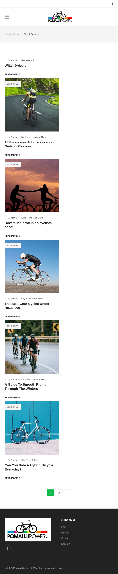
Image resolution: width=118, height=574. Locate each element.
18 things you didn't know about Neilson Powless (30, 144)
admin (14, 60)
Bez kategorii (27, 60)
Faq (63, 526)
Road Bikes (37, 298)
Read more (11, 74)
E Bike (24, 218)
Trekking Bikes (38, 137)
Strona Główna (12, 34)
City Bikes (26, 298)
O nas (64, 538)
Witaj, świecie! (16, 65)
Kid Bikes (25, 137)
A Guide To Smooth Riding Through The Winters (25, 386)
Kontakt (65, 543)
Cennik (65, 532)
